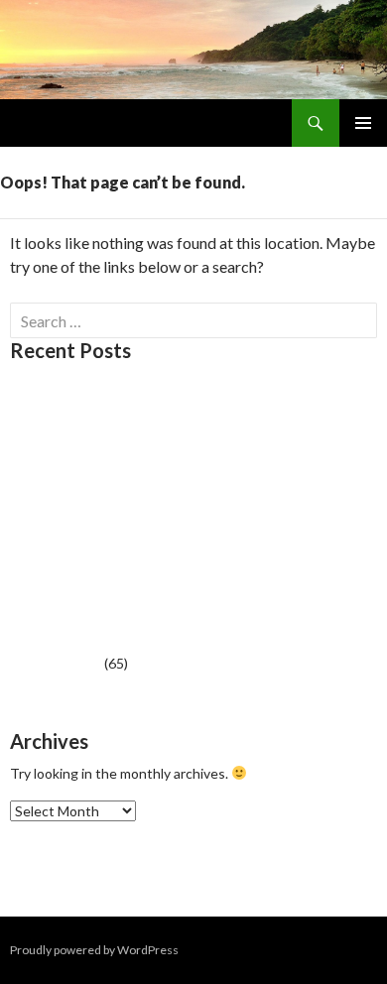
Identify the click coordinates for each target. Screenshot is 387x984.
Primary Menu (363, 123)
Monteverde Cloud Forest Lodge (111, 390)
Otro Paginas (51, 426)
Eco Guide (41, 461)
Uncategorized (55, 663)
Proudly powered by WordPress (94, 949)
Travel (29, 497)
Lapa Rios (39, 533)
